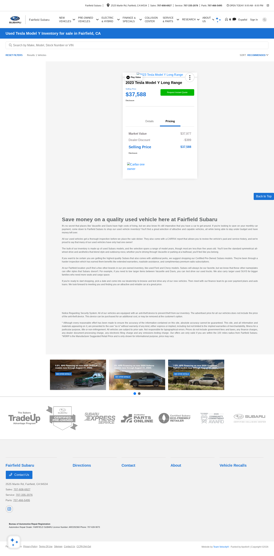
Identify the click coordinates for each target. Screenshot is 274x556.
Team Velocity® (221, 547)
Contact (128, 465)
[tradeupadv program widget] (24, 418)
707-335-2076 (191, 5)
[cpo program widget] (62, 418)
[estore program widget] (137, 418)
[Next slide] (139, 393)
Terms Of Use (46, 546)
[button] (133, 77)
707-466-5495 (215, 5)
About (176, 465)
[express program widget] (100, 418)
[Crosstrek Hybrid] (196, 375)
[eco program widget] (175, 418)
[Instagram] (268, 5)
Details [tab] (149, 121)
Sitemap (58, 546)
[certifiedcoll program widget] (250, 418)
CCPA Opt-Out (84, 546)
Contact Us (21, 474)
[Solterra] (137, 375)
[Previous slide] (134, 393)
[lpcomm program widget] (212, 418)
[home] (227, 19)
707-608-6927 (164, 5)
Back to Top (264, 196)
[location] (108, 6)
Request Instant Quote (177, 92)
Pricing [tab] (170, 121)
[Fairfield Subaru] (32, 19)
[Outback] (78, 375)
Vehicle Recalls (233, 465)
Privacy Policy (30, 546)
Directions (82, 465)
